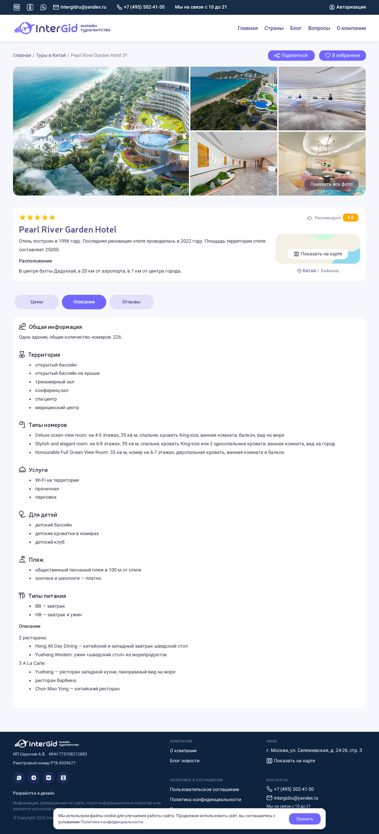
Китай (309, 270)
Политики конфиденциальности (112, 821)
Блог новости (185, 760)
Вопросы (319, 28)
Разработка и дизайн (33, 793)
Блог (296, 28)
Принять (304, 819)
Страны (274, 28)
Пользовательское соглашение (204, 789)
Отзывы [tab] (131, 302)
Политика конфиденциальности (205, 799)
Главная (248, 28)
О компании (351, 28)
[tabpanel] (189, 512)
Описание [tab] (84, 302)
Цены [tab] (36, 302)
